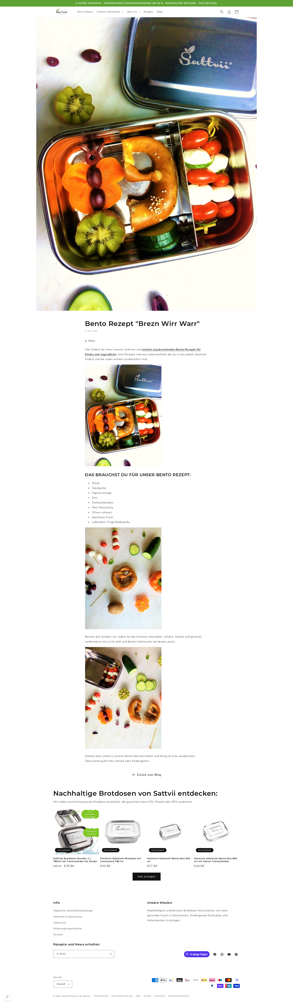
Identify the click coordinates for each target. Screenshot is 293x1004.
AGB (138, 996)
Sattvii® (66, 996)
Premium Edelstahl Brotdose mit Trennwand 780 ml (120, 860)
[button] (110, 11)
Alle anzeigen (146, 876)
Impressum (59, 922)
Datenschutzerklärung (122, 996)
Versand (58, 934)
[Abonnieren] (110, 954)
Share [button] (91, 340)
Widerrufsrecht (101, 996)
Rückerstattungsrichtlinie (67, 928)
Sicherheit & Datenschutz (67, 916)
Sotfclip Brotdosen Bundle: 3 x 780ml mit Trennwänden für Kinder (75, 860)
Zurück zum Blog (149, 775)
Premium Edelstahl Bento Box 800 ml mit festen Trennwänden (215, 860)
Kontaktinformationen (179, 996)
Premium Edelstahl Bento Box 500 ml (168, 860)
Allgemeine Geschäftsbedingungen (73, 910)
